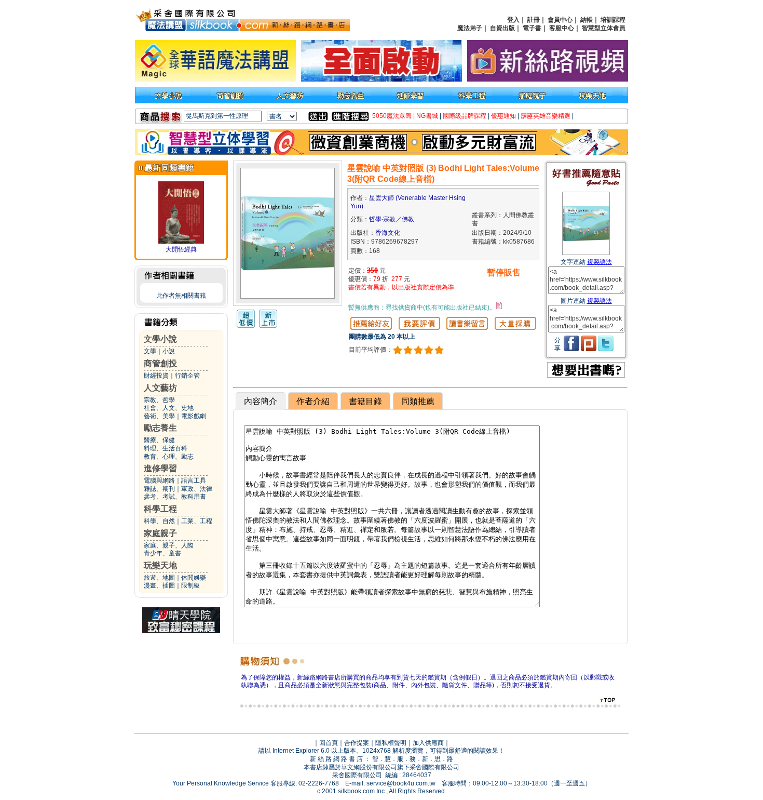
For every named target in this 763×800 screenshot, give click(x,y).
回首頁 (328, 742)
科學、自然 (159, 521)
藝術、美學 (159, 416)
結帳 (586, 19)
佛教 (408, 219)
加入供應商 (428, 742)
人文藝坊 (160, 387)
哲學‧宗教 (382, 219)
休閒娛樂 (193, 577)
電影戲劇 (193, 416)
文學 (150, 351)
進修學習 (160, 468)
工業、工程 (196, 521)
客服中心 (561, 28)
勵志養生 (160, 427)
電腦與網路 (159, 480)
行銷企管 (187, 375)
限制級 (190, 585)
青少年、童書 (162, 553)
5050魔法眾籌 (392, 115)
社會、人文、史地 (169, 407)
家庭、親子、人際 (169, 545)
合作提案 (356, 742)
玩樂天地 (160, 565)
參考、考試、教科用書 (175, 496)
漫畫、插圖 (159, 585)
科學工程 (160, 508)
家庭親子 (160, 533)
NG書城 (427, 115)
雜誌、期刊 (159, 488)
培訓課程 (613, 19)
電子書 (532, 28)
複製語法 (599, 261)
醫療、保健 (159, 440)
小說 (168, 351)
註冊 (533, 19)
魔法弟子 (469, 28)
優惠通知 (503, 115)
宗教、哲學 (159, 400)
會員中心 (560, 19)
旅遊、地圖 (159, 577)
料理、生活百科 (165, 448)
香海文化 (387, 232)
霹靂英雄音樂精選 (545, 115)
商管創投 (160, 363)
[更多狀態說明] (499, 305)
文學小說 (160, 339)
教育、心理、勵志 (169, 456)
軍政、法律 (196, 488)
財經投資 (156, 375)
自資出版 (502, 28)
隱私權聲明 (390, 742)
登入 (513, 19)
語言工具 (193, 480)
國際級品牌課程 (464, 115)
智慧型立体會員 (603, 28)
